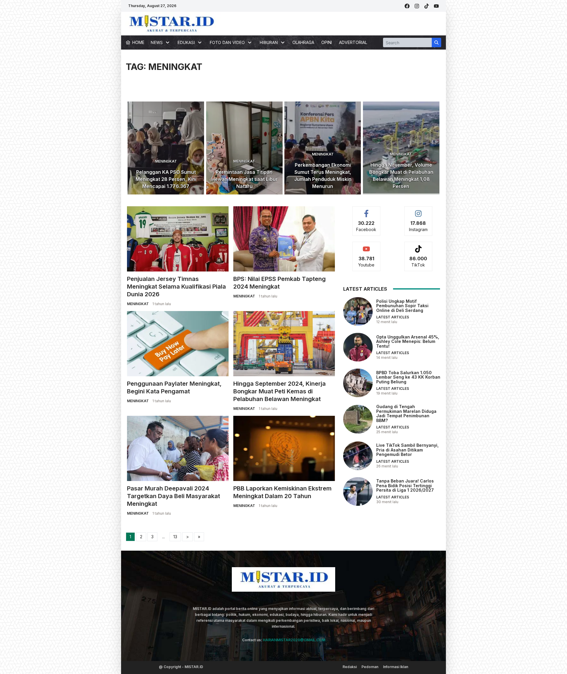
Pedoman (369, 667)
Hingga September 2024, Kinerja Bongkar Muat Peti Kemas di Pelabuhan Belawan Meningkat (279, 391)
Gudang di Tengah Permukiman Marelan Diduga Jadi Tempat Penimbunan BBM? (406, 413)
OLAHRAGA (303, 42)
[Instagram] (416, 6)
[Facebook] (407, 6)
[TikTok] (426, 6)
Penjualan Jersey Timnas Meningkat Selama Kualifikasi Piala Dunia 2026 (176, 286)
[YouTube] (436, 6)
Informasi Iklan (395, 667)
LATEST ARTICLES (392, 317)
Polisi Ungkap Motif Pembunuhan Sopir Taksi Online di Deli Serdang (402, 305)
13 (175, 536)
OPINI (326, 42)
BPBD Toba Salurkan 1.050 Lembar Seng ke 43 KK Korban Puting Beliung (408, 377)
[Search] (436, 42)
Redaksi (350, 667)
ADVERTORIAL (353, 42)
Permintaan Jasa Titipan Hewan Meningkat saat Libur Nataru (244, 179)
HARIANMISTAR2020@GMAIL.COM (294, 640)
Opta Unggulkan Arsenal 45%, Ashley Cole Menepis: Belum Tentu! (407, 341)
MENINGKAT (166, 161)
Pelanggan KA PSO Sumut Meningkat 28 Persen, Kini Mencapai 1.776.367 (166, 179)
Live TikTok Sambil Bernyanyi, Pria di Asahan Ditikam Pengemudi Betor (407, 450)
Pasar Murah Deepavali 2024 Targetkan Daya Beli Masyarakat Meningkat (173, 496)
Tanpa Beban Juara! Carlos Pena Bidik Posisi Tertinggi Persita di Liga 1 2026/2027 (405, 485)
